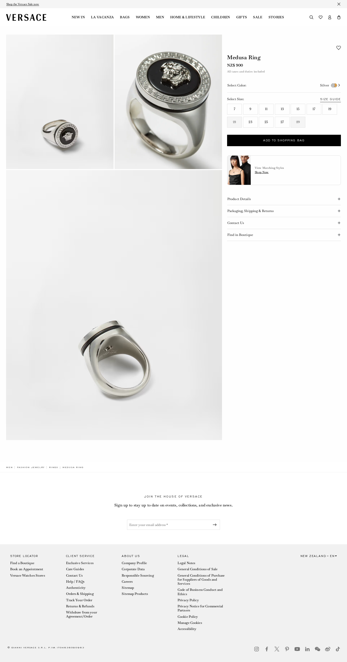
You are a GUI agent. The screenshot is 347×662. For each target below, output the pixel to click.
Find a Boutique (22, 563)
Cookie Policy (188, 616)
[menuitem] (78, 17)
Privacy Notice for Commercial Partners (200, 608)
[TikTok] (338, 649)
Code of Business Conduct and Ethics (200, 592)
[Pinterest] (287, 649)
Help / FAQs (75, 581)
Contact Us (74, 575)
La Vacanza (102, 17)
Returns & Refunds (80, 606)
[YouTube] (297, 649)
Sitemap (128, 587)
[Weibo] (328, 649)
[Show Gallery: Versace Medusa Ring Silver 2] (168, 102)
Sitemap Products (135, 594)
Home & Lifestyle (187, 17)
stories (276, 17)
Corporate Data (133, 569)
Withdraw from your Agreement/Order (81, 614)
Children (220, 17)
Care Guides (75, 569)
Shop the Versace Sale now (22, 4)
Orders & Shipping (80, 594)
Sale (257, 17)
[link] (9, 467)
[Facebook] (267, 649)
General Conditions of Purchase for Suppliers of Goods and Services (201, 579)
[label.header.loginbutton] (330, 17)
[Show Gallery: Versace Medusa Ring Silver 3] (114, 305)
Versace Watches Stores (27, 575)
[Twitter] (277, 649)
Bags (125, 17)
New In (78, 17)
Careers (127, 581)
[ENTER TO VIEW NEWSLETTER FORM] (215, 525)
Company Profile (134, 563)
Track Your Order (79, 600)
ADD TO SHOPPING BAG (284, 140)
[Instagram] (257, 649)
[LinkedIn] (307, 649)
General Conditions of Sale (197, 569)
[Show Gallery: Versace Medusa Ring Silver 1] (60, 102)
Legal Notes (186, 563)
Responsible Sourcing (138, 575)
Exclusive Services (79, 563)
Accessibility (187, 629)
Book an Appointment (26, 569)
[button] (339, 17)
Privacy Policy (188, 600)
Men (160, 17)
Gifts (241, 17)
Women (143, 17)
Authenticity (76, 587)
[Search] (311, 17)
